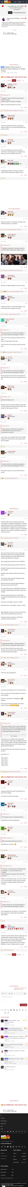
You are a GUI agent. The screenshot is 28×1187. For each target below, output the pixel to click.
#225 (26, 932)
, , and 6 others (13, 352)
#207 (26, 282)
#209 (26, 326)
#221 (26, 810)
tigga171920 (23, 1162)
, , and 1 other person (14, 110)
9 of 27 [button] (14, 80)
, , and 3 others (10, 657)
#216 (26, 636)
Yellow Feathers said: (6, 865)
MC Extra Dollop (7, 1045)
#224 (26, 897)
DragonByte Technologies (5, 1184)
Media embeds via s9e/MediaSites (17, 1185)
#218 (26, 686)
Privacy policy (3, 1123)
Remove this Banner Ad (14, 64)
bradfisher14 (7, 1023)
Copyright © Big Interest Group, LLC (7, 1141)
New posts (3, 1153)
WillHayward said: (5, 396)
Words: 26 (11, 1061)
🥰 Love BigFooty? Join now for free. (14, 77)
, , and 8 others (14, 291)
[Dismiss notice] (25, 6)
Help (1, 1126)
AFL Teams (21, 988)
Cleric (5, 1053)
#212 (26, 422)
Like (21, 107)
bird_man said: (5, 426)
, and (12, 229)
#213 (26, 457)
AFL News (16, 988)
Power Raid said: (5, 245)
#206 (26, 241)
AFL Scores (20, 989)
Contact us (3, 1118)
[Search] (26, 2)
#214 (26, 518)
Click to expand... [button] (14, 736)
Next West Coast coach (9, 1066)
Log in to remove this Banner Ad (14, 208)
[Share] (24, 91)
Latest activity (3, 1158)
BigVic (5, 1068)
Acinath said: (4, 814)
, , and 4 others (11, 314)
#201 (26, 91)
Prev (9, 80)
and (8, 950)
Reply (26, 107)
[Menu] (2, 1)
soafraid (6, 1031)
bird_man (4, 72)
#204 (26, 167)
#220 (26, 787)
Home (2, 1128)
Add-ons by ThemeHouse (6, 1185)
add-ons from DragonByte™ (16, 1183)
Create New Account (19, 12)
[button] (2, 993)
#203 (26, 146)
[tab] (11, 30)
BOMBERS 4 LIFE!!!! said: (7, 838)
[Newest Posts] (23, 2)
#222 (26, 834)
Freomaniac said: (5, 723)
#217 (26, 669)
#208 (26, 303)
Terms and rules (4, 1120)
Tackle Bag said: (5, 95)
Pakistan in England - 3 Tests (8, 22)
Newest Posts (4, 1150)
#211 (26, 393)
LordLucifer (6, 1039)
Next (19, 80)
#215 (26, 549)
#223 (26, 862)
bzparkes (6, 1061)
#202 (26, 122)
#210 (26, 363)
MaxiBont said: (5, 330)
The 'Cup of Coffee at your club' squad (13, 1044)
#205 (26, 218)
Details (12, 1184)
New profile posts (4, 1155)
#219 (26, 719)
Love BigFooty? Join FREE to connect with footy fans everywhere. (16, 7)
